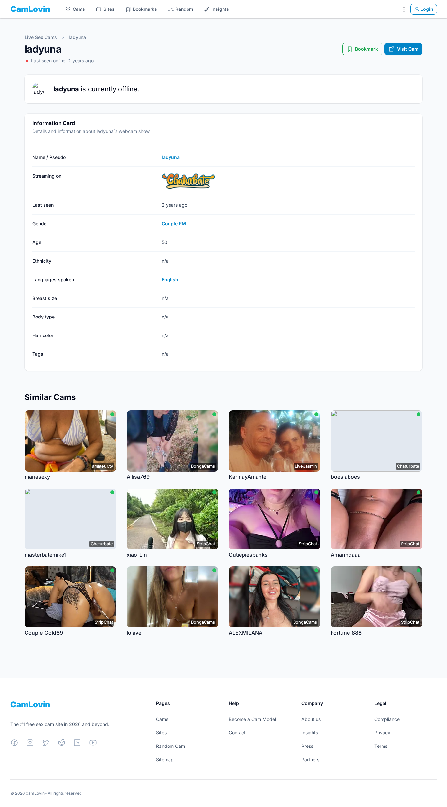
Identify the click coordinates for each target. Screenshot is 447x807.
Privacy (382, 732)
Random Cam (170, 746)
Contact (237, 732)
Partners (310, 759)
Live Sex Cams (41, 37)
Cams (162, 719)
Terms (380, 746)
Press (307, 746)
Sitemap (165, 759)
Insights (309, 732)
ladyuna (77, 37)
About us (311, 719)
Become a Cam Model (252, 719)
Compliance (387, 719)
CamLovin (30, 9)
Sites (161, 732)
